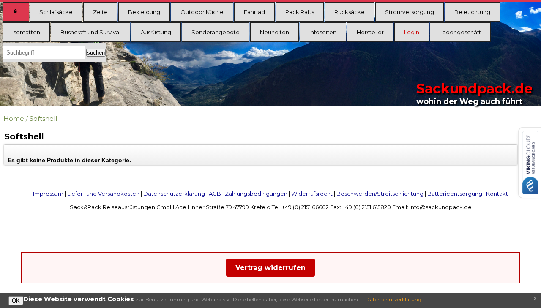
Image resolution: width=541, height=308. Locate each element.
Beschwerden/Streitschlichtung (380, 193)
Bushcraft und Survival (90, 32)
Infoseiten (322, 32)
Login (411, 32)
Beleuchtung (472, 11)
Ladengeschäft (460, 32)
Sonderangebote (215, 32)
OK (16, 300)
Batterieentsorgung (454, 193)
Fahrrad (254, 11)
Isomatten (26, 32)
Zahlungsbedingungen (256, 193)
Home (13, 118)
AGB (215, 193)
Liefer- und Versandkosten (103, 193)
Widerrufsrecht (312, 193)
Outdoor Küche (202, 11)
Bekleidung (144, 11)
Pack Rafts (299, 11)
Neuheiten (274, 32)
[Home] (16, 12)
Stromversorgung (409, 11)
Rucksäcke (349, 11)
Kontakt (497, 193)
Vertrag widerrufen (270, 268)
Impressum (48, 193)
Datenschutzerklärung (174, 193)
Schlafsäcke (56, 11)
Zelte (100, 11)
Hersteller (370, 32)
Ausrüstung (156, 32)
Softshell (43, 118)
